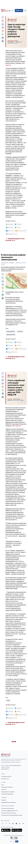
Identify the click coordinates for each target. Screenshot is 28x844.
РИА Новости (16, 426)
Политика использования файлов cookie (11, 815)
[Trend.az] (5, 10)
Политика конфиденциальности (9, 810)
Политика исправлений (7, 794)
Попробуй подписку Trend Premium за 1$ (14, 239)
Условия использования (7, 808)
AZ (14, 841)
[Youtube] (13, 823)
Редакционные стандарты (8, 791)
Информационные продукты (8, 802)
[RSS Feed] (23, 823)
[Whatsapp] (2, 823)
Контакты (3, 789)
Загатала (20, 331)
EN (11, 841)
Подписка (3, 800)
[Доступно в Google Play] (17, 830)
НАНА (8, 700)
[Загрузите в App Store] (6, 830)
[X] (9, 823)
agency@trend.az (5, 769)
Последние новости (6, 776)
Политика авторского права (8, 813)
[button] (2, 17)
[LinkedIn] (19, 823)
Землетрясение (11, 334)
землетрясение (11, 331)
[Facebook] (6, 823)
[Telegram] (16, 823)
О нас (2, 785)
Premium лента (5, 778)
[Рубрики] (25, 10)
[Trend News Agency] (5, 755)
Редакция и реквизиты (7, 787)
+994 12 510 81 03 (5, 767)
